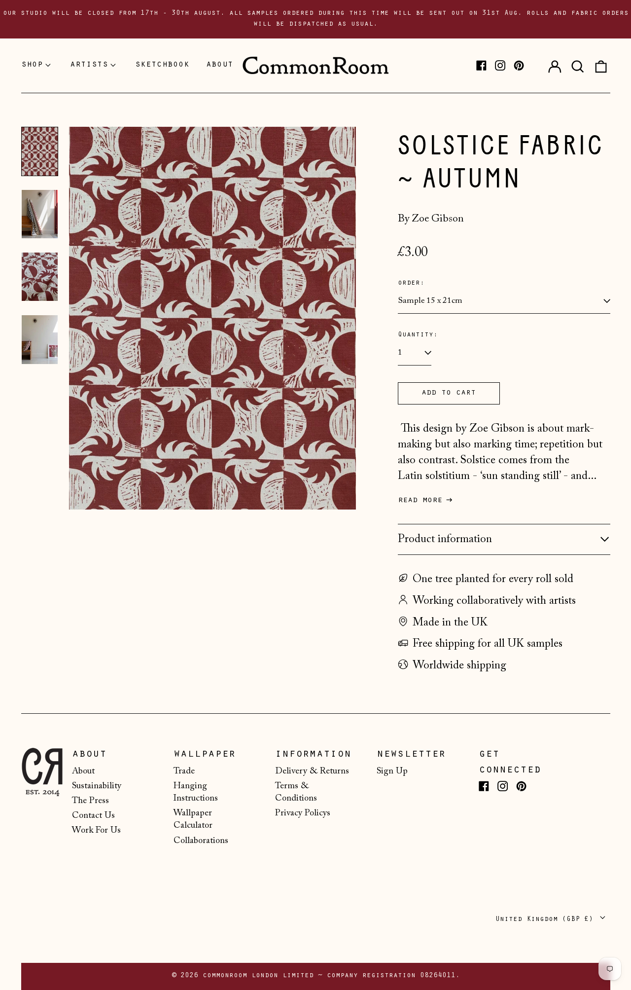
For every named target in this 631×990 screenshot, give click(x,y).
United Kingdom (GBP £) (546, 919)
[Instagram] (500, 65)
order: (411, 283)
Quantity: (418, 335)
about (219, 65)
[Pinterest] (519, 65)
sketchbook (162, 65)
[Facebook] (481, 65)
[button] (577, 65)
